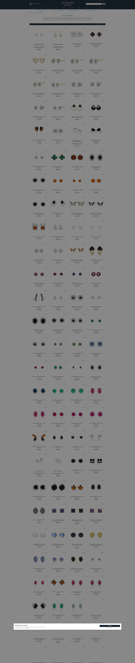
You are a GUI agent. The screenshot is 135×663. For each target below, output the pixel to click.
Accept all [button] (110, 625)
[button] (109, 628)
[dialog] (68, 626)
